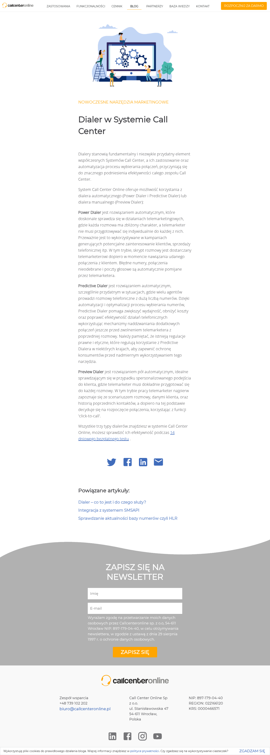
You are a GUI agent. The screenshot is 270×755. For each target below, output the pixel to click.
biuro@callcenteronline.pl (84, 708)
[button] (112, 462)
